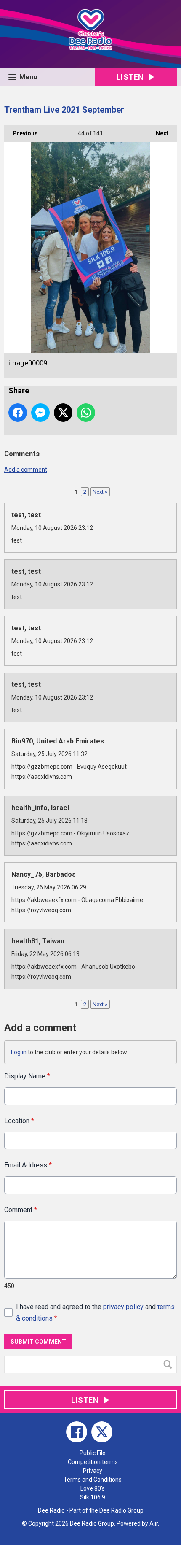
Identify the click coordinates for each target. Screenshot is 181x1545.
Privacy (92, 1470)
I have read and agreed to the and (95, 1312)
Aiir (153, 1523)
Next (157, 133)
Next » (100, 492)
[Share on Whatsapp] (86, 412)
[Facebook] (76, 1431)
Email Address (28, 1165)
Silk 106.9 (92, 1497)
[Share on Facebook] (17, 412)
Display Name (27, 1076)
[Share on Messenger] (40, 412)
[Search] (169, 1364)
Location (19, 1121)
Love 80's (92, 1488)
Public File (93, 1453)
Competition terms (93, 1462)
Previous (21, 133)
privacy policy (123, 1307)
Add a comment (25, 469)
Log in (19, 1052)
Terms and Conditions (93, 1479)
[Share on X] (63, 412)
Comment (20, 1210)
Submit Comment (38, 1341)
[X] (101, 1431)
